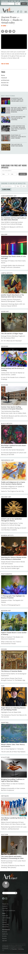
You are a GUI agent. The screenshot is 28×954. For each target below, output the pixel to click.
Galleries (5, 934)
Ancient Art (5, 82)
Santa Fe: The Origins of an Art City (12, 491)
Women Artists (7, 535)
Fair (2, 686)
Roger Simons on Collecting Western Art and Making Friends (13, 709)
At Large (3, 26)
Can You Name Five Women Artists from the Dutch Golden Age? (12, 567)
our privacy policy (5, 946)
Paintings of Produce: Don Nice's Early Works (18, 136)
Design (4, 649)
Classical (4, 78)
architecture (5, 80)
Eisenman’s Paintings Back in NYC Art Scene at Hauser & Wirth (13, 305)
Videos (4, 922)
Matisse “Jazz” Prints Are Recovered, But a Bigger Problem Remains (19, 110)
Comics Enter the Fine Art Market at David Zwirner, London (12, 373)
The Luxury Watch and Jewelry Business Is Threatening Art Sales (12, 857)
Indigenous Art (7, 460)
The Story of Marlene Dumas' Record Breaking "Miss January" (13, 866)
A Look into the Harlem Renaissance (12, 450)
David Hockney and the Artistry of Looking (18, 118)
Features (5, 915)
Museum (4, 385)
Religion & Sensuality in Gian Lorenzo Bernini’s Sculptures (13, 789)
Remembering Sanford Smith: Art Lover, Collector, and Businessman (14, 828)
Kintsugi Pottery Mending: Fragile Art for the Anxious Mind (13, 337)
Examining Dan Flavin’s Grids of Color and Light (17, 99)
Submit (24, 3)
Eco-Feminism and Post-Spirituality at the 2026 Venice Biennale (14, 219)
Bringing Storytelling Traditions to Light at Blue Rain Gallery (12, 780)
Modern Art (6, 611)
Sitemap (5, 908)
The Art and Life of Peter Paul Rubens (13, 752)
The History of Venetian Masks (17, 145)
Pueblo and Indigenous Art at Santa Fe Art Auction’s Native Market (13, 483)
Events (4, 920)
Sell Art (4, 940)
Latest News (6, 918)
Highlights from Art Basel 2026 (11, 712)
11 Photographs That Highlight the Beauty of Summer (13, 597)
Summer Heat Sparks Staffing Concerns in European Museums (11, 408)
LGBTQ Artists (6, 273)
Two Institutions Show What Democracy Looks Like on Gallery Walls (13, 412)
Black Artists (6, 423)
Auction (4, 834)
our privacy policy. (5, 948)
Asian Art (5, 311)
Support (5, 906)
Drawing (4, 346)
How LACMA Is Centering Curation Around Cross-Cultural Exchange (12, 223)
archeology (4, 85)
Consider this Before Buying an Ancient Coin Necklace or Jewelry (13, 529)
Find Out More (5, 64)
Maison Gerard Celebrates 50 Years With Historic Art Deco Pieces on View (13, 823)
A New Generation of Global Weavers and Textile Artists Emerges (18, 128)
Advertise (5, 927)
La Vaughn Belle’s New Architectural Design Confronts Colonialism (12, 266)
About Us (5, 904)
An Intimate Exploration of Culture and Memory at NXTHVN (13, 453)
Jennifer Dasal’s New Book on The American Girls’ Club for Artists (12, 296)
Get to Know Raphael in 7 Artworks (12, 749)
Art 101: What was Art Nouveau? (11, 341)
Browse (4, 932)
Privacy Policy (14, 949)
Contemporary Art (9, 196)
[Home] (7, 10)
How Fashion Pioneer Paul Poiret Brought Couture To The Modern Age (13, 679)
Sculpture (5, 757)
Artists (4, 936)
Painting (4, 722)
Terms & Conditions (8, 910)
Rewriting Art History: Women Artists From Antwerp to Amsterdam (13, 558)
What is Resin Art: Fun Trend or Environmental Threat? (11, 642)
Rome (3, 75)
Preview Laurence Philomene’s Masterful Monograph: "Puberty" (11, 300)
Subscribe (23, 174)
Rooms (4, 938)
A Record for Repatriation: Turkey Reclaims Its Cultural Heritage (12, 524)
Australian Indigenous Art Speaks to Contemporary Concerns (12, 487)
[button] (2, 31)
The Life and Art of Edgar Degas (12, 333)
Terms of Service (21, 949)
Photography (6, 574)
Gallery (4, 234)
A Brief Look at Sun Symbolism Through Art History (11, 520)
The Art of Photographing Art (10, 605)
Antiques (5, 796)
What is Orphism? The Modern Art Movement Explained (12, 638)
